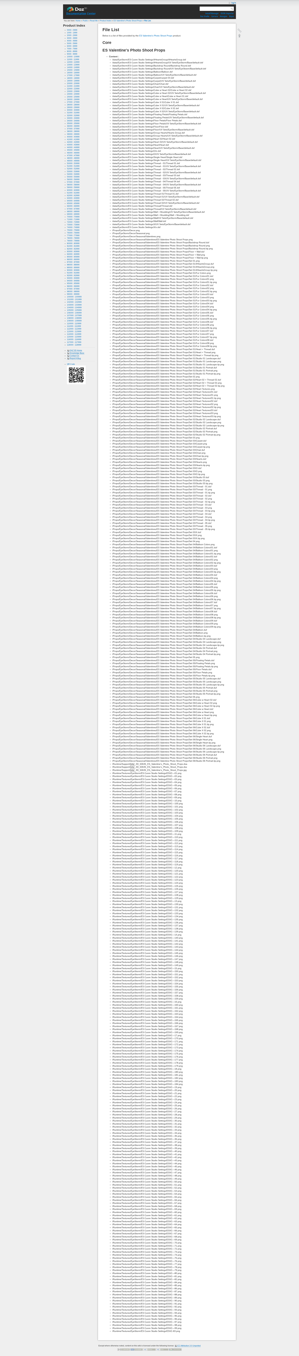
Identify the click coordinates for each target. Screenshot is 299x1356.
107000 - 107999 (74, 315)
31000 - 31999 (73, 113)
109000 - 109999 (74, 321)
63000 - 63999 (73, 198)
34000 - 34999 (73, 121)
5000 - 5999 (72, 43)
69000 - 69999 (73, 214)
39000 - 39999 (73, 134)
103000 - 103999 (74, 305)
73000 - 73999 (73, 225)
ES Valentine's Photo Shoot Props (128, 21)
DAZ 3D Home (76, 350)
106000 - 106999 (74, 313)
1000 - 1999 (72, 33)
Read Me (94, 21)
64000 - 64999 (73, 201)
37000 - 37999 (73, 129)
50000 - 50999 (73, 163)
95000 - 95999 (73, 283)
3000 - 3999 (72, 38)
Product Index (106, 21)
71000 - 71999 (73, 219)
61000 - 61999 (73, 193)
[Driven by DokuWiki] (175, 1349)
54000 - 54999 (73, 174)
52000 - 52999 (73, 169)
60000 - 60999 (73, 190)
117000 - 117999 (74, 342)
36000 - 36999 (73, 126)
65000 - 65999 (73, 203)
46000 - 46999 (73, 153)
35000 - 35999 (73, 123)
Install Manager (212, 13)
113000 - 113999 (74, 331)
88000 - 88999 (73, 265)
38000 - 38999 (73, 131)
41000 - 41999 (73, 139)
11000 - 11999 (73, 59)
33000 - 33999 (73, 118)
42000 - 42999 (73, 142)
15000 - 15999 (73, 70)
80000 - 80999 (73, 243)
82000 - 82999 (73, 249)
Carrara (214, 16)
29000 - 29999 (73, 107)
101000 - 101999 (74, 299)
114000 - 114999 (74, 334)
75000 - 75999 (73, 230)
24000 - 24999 (73, 94)
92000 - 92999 (73, 275)
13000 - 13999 (73, 65)
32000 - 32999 (73, 115)
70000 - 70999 (73, 217)
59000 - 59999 (73, 187)
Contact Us (74, 356)
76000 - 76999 (73, 233)
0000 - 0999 (72, 30)
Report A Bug (75, 358)
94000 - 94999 (73, 281)
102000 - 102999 (74, 302)
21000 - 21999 (73, 86)
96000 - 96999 (73, 286)
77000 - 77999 (73, 235)
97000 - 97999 (73, 289)
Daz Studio (204, 16)
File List (147, 21)
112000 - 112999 (74, 329)
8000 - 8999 (72, 51)
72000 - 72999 (73, 222)
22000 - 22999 (73, 89)
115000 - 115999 (74, 337)
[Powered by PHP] (136, 1349)
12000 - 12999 (73, 62)
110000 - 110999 (74, 323)
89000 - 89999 (73, 267)
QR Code (71, 364)
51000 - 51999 (73, 166)
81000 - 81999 (73, 246)
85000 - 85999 (73, 257)
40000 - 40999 (73, 137)
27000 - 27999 (73, 102)
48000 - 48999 (73, 158)
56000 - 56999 (73, 179)
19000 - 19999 (73, 81)
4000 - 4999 (72, 41)
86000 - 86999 (73, 259)
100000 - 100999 (74, 297)
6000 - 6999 (72, 46)
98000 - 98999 (73, 291)
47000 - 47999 (73, 155)
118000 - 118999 (74, 345)
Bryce (231, 16)
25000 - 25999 (73, 97)
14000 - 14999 (73, 67)
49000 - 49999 (73, 161)
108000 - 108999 (74, 318)
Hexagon (223, 16)
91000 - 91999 (73, 273)
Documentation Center (81, 13)
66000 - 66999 (73, 206)
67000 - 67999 (73, 209)
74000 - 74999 (73, 227)
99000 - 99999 (73, 294)
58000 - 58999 (73, 185)
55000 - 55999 (73, 177)
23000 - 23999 (73, 91)
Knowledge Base (77, 353)
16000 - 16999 (73, 73)
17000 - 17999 (73, 75)
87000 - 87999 (73, 262)
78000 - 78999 (73, 238)
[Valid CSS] (162, 1349)
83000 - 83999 (73, 251)
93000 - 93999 (73, 278)
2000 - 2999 (72, 35)
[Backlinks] (239, 30)
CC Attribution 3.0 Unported (189, 1346)
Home (78, 21)
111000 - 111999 (74, 326)
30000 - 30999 (73, 110)
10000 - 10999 (73, 57)
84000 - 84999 (73, 254)
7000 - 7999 (72, 49)
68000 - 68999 (73, 211)
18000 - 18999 (73, 78)
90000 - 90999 (73, 270)
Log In (233, 2)
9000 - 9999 (72, 54)
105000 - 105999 (74, 310)
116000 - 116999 (74, 339)
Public (85, 21)
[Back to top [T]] (239, 35)
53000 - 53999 (73, 171)
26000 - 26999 (73, 99)
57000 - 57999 (73, 182)
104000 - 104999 (74, 307)
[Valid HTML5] (149, 1349)
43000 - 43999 (73, 145)
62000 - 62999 (73, 195)
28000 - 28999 (73, 105)
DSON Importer (227, 13)
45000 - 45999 (73, 150)
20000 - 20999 (73, 83)
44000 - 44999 (73, 147)
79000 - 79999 (73, 241)
